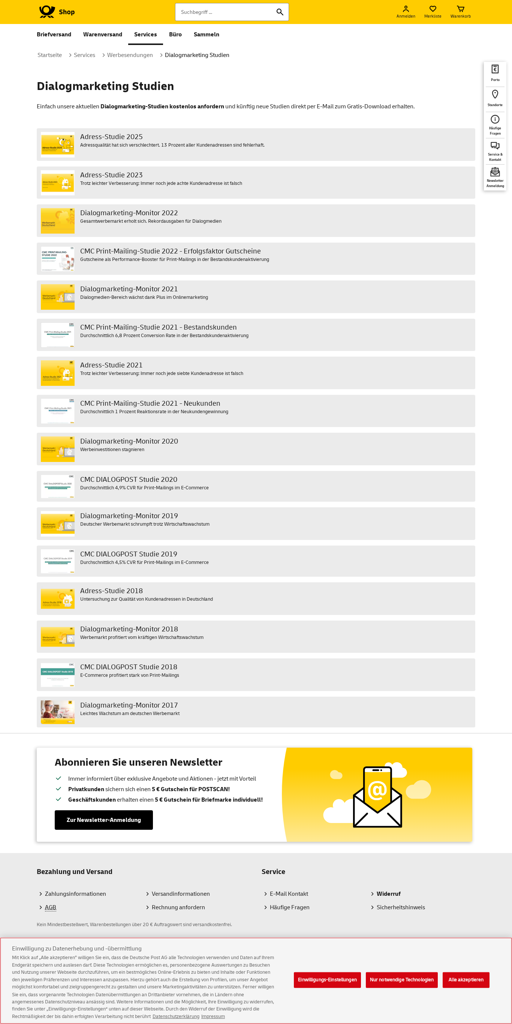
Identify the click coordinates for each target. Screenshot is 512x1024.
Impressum (213, 1016)
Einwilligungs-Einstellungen (327, 980)
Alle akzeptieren (466, 980)
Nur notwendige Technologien (402, 980)
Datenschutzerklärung (176, 1016)
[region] (256, 980)
